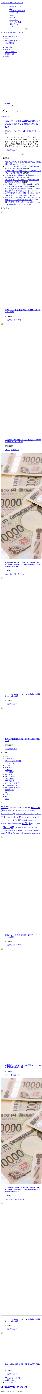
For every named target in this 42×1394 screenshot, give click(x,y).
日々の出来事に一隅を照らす (12, 3)
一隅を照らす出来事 (13, 41)
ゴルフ (10, 817)
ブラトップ (28, 817)
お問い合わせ (10, 1380)
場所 (6, 823)
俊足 (24, 131)
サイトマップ (10, 1382)
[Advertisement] (21, 80)
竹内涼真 (20, 830)
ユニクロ (6, 820)
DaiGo (12, 807)
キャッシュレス (8, 814)
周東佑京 (30, 131)
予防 (20, 820)
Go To (26, 807)
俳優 (27, 820)
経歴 (38, 830)
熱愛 (6, 830)
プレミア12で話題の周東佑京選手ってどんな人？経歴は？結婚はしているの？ (22, 124)
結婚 (4, 833)
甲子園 (12, 830)
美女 (11, 833)
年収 (34, 823)
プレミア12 (17, 131)
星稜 (16, 827)
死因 (27, 827)
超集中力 (29, 833)
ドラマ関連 (9, 43)
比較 (33, 827)
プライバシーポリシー (13, 1378)
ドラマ (18, 817)
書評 (21, 827)
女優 (26, 823)
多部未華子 (13, 823)
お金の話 (8, 47)
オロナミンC (35, 810)
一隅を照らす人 (11, 36)
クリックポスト (11, 52)
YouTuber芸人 (10, 810)
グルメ (7, 45)
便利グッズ (9, 54)
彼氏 (8, 827)
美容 (7, 56)
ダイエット (9, 49)
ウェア (28, 810)
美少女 (18, 833)
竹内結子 (30, 830)
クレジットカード (21, 814)
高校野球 (36, 833)
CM (6, 39)
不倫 (13, 820)
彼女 (36, 131)
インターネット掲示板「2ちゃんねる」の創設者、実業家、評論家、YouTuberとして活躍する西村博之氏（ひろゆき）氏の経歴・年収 (23, 564)
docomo (19, 807)
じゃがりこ (21, 810)
